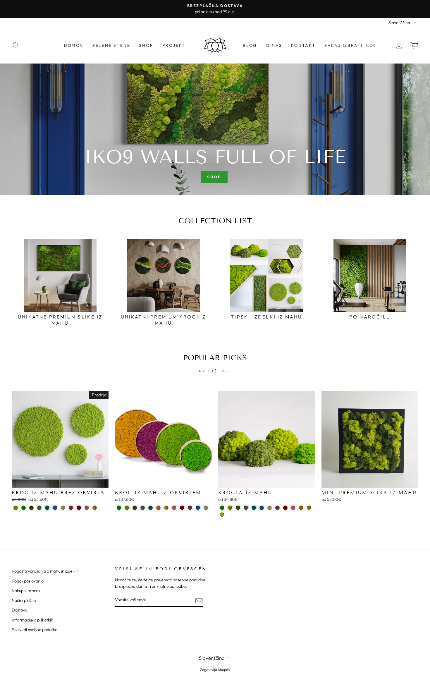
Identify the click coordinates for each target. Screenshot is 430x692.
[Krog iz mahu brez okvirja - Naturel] (63, 508)
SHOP (214, 176)
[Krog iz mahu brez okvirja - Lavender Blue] (55, 508)
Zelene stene (111, 45)
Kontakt (303, 45)
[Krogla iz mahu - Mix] (222, 514)
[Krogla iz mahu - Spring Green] (230, 508)
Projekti (174, 45)
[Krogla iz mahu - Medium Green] (238, 508)
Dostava (19, 610)
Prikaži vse (215, 371)
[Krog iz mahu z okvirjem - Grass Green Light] (119, 508)
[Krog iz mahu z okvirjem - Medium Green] (134, 508)
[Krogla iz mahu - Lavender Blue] (261, 508)
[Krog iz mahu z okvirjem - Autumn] (158, 508)
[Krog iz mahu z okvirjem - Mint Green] (142, 508)
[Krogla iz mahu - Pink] (293, 508)
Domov (74, 45)
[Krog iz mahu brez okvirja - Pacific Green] (47, 508)
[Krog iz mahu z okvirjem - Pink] (174, 508)
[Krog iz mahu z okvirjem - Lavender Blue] (198, 508)
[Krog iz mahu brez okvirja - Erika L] (71, 508)
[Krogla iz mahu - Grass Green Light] (222, 508)
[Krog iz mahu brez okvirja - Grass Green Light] (23, 508)
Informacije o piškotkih (32, 620)
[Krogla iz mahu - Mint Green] (246, 508)
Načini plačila (24, 600)
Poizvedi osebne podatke (34, 629)
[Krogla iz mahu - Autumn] (301, 508)
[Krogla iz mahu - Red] (285, 508)
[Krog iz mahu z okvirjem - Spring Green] (127, 508)
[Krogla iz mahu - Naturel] (269, 508)
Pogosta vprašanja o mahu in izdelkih (45, 571)
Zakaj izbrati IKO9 (350, 45)
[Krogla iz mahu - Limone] (309, 508)
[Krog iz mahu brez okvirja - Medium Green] (31, 508)
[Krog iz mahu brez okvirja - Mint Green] (39, 508)
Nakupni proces (26, 590)
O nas (274, 45)
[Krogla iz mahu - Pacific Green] (254, 508)
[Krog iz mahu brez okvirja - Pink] (87, 508)
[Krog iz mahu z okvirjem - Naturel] (206, 508)
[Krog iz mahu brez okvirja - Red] (79, 508)
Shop (146, 45)
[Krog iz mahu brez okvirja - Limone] (94, 508)
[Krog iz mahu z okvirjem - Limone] (166, 508)
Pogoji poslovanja (28, 581)
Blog (250, 45)
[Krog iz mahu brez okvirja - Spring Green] (15, 508)
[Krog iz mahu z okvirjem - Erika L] (190, 508)
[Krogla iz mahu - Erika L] (277, 508)
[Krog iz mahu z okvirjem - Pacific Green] (150, 508)
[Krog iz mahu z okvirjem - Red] (182, 508)
